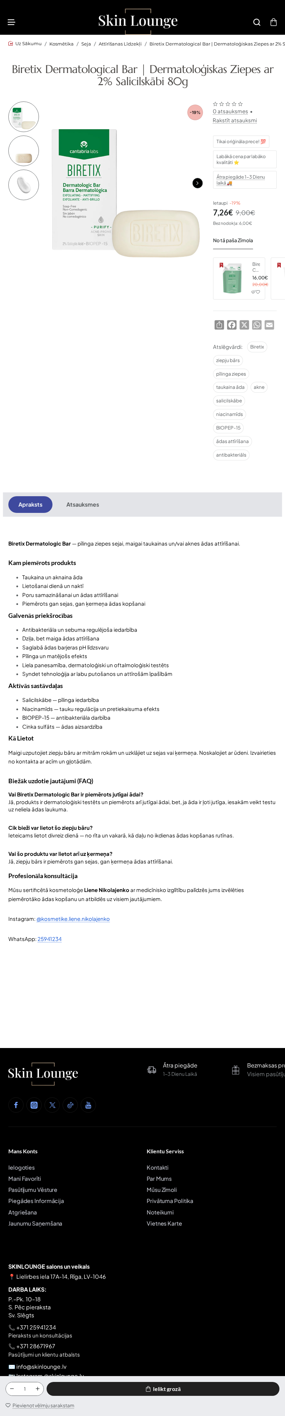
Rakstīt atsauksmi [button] (235, 120)
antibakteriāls (231, 455)
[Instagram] (34, 1105)
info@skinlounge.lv (41, 1366)
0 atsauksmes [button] (230, 111)
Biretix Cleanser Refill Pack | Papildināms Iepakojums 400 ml (256, 267)
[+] (37, 1388)
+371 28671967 (35, 1346)
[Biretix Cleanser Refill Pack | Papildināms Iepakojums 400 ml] (231, 278)
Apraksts (30, 504)
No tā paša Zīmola (233, 240)
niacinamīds (229, 414)
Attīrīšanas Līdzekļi (120, 44)
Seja (86, 44)
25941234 (50, 938)
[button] (197, 183)
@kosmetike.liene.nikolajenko (73, 918)
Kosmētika (61, 44)
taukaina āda (230, 387)
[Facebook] (16, 1105)
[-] (12, 1388)
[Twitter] (52, 1105)
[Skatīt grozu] (273, 22)
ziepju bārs (228, 360)
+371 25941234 (36, 1327)
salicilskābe (229, 400)
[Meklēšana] (257, 22)
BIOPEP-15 (228, 428)
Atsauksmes (82, 504)
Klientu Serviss (165, 1151)
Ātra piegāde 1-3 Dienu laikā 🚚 (241, 180)
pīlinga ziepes (231, 374)
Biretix (257, 347)
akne (259, 387)
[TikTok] (70, 1105)
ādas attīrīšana (232, 441)
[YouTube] (88, 1105)
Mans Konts (23, 1151)
